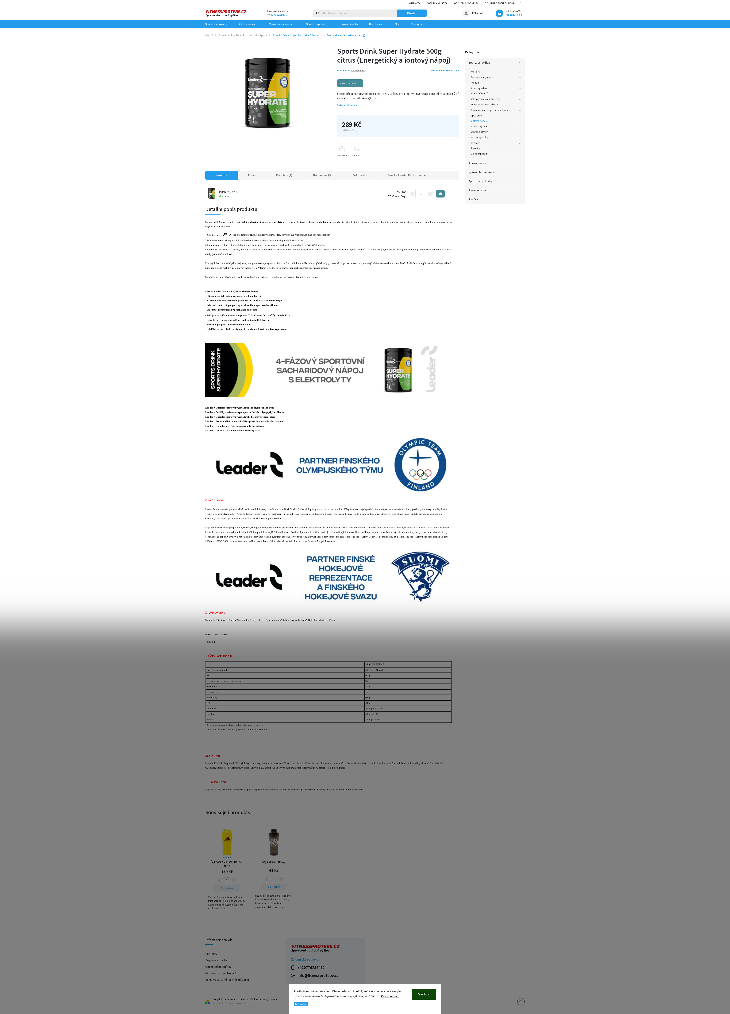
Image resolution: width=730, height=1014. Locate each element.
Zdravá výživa (477, 163)
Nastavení (300, 1004)
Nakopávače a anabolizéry (486, 99)
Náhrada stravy (479, 132)
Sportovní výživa (479, 63)
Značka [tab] (407, 175)
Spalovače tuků (479, 94)
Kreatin (475, 83)
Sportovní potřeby (480, 181)
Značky (473, 199)
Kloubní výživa (479, 126)
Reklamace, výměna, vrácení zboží (227, 980)
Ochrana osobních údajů (500, 3)
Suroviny (476, 148)
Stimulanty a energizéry (484, 105)
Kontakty (414, 3)
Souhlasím (424, 994)
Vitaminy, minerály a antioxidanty (489, 110)
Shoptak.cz (241, 1003)
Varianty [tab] (221, 175)
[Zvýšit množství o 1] (430, 194)
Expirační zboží (479, 154)
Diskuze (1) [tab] (359, 175)
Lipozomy (476, 116)
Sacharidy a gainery (482, 77)
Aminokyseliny (479, 88)
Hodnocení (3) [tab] (322, 175)
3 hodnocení (358, 70)
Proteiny (475, 72)
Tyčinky (475, 143)
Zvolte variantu (350, 83)
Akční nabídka (477, 190)
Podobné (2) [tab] (284, 175)
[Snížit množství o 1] (412, 194)
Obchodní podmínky (466, 3)
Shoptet (224, 1003)
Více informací (390, 996)
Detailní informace (347, 105)
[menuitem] (219, 24)
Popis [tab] (251, 175)
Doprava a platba (437, 3)
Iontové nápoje (479, 121)
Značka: (444, 70)
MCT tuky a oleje (480, 137)
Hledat (412, 13)
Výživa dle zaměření (481, 172)
